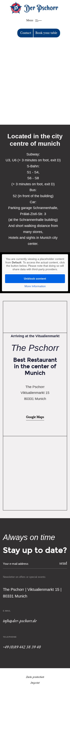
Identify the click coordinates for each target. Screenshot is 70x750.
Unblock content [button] (35, 278)
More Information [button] (35, 286)
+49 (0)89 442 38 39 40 (22, 647)
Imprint (35, 683)
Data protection (35, 677)
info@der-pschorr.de (20, 621)
